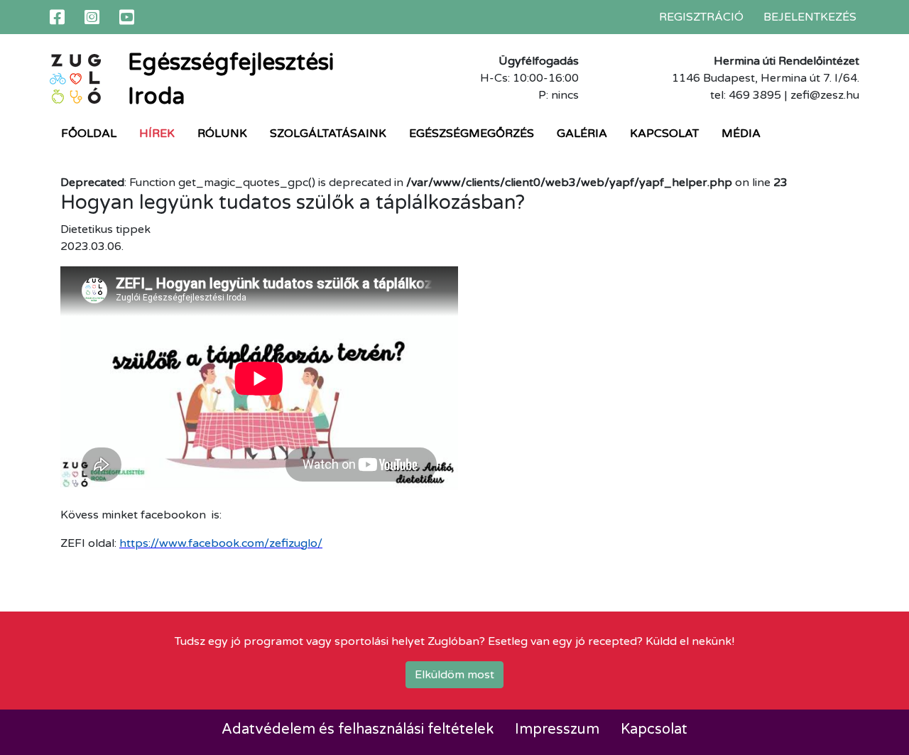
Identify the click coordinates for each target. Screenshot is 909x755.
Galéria (582, 133)
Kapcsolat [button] (664, 133)
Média (741, 133)
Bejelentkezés (809, 17)
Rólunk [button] (222, 133)
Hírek (157, 133)
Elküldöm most (454, 675)
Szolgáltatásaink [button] (328, 133)
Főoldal (88, 133)
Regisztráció (701, 17)
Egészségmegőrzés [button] (471, 133)
